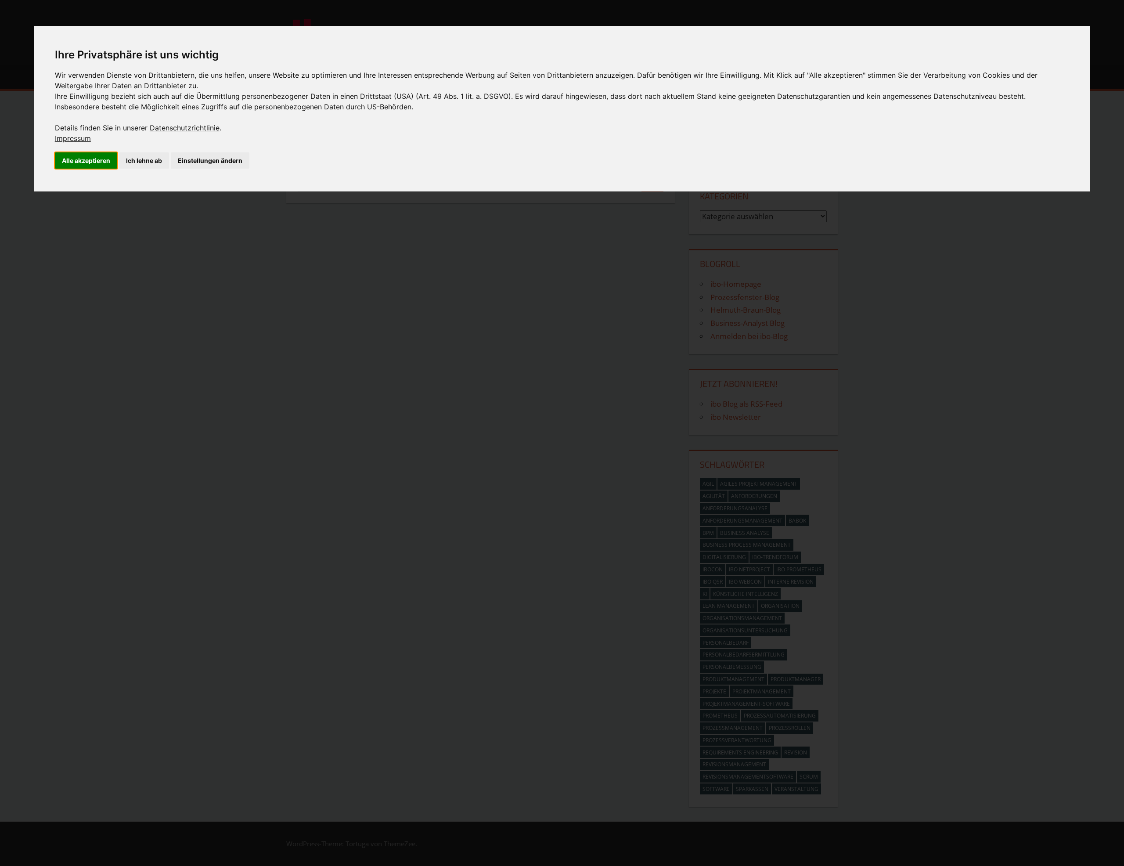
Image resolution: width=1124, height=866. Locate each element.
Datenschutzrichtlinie (185, 127)
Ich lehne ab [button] (144, 160)
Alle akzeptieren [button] (86, 160)
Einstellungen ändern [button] (210, 160)
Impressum (73, 138)
